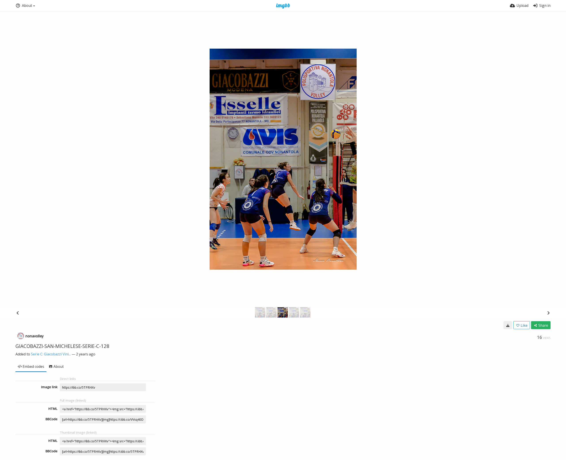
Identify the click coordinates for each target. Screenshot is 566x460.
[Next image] (548, 312)
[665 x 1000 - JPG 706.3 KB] (507, 325)
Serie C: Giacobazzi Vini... (51, 354)
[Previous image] (17, 312)
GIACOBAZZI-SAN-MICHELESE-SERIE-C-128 (62, 346)
